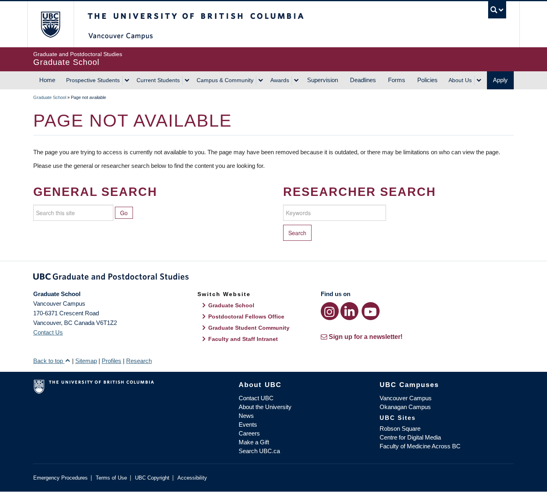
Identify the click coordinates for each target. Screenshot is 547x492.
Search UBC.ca (259, 451)
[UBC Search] (497, 9)
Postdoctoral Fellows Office (246, 316)
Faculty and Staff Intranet (243, 339)
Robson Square (400, 428)
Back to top (48, 360)
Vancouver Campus (406, 398)
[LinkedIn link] (349, 311)
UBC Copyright (152, 478)
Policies (427, 80)
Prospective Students (93, 80)
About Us (460, 80)
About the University (265, 406)
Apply (500, 80)
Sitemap (86, 360)
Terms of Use (111, 478)
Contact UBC (256, 398)
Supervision (322, 80)
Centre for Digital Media (410, 437)
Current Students (158, 80)
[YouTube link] (371, 311)
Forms (396, 80)
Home (47, 80)
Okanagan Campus (405, 406)
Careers (249, 433)
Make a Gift (254, 442)
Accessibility (192, 478)
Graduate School (49, 97)
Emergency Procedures (60, 478)
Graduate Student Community (249, 328)
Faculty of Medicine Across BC (420, 446)
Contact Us (48, 332)
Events (248, 424)
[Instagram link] (330, 311)
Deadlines (363, 80)
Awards (279, 80)
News (246, 415)
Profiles (111, 360)
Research (139, 360)
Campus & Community (225, 80)
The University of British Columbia (50, 24)
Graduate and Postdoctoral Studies (273, 278)
